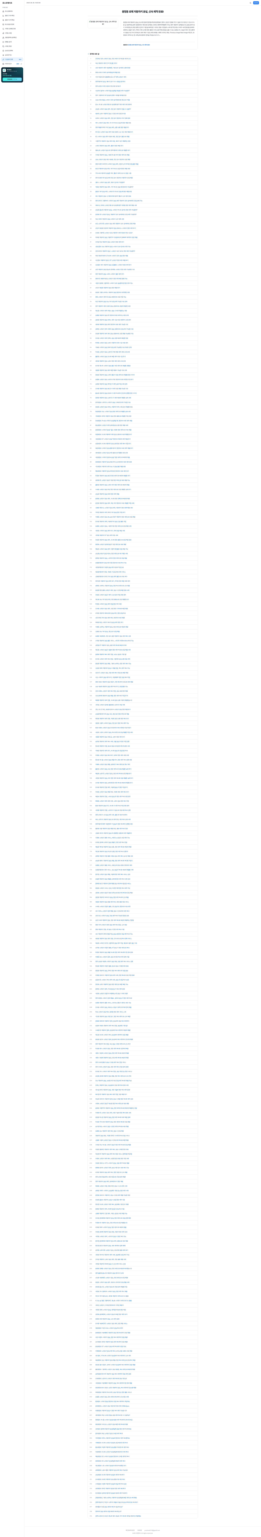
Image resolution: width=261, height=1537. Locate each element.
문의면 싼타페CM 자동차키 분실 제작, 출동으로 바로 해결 (111, 1241)
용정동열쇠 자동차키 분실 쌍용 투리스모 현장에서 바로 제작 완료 (113, 462)
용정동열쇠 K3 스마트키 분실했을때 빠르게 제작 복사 (110, 1461)
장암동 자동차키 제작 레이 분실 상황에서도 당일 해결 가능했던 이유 (114, 333)
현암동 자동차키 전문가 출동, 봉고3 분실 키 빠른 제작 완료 (111, 966)
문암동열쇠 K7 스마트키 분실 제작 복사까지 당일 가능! (110, 1346)
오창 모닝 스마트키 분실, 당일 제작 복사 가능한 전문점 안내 (112, 915)
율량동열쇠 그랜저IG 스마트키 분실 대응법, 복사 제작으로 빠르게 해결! (115, 1369)
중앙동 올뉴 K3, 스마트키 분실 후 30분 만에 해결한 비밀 (111, 1287)
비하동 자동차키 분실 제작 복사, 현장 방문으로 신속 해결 (111, 1172)
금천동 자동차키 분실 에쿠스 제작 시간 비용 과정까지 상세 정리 (113, 320)
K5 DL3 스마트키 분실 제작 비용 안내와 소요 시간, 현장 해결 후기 (114, 132)
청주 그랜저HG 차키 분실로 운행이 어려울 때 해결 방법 (110, 95)
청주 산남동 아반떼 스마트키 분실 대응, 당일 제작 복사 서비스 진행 (114, 961)
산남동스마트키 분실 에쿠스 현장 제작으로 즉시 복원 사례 (111, 553)
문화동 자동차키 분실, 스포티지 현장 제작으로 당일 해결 (111, 558)
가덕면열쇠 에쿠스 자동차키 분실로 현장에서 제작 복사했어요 (112, 1438)
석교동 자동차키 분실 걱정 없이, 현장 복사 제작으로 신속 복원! (112, 1016)
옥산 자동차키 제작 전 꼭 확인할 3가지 (106, 63)
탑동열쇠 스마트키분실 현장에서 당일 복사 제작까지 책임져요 (112, 1401)
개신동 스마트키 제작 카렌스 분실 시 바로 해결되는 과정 (111, 311)
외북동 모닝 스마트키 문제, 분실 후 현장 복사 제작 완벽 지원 (112, 957)
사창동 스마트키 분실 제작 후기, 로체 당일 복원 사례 (110, 531)
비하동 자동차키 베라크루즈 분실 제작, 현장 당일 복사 (110, 613)
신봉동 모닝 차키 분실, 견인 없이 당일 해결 (107, 631)
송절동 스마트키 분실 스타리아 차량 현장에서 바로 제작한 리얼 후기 (114, 379)
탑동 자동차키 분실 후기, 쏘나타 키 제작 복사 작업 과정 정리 (112, 805)
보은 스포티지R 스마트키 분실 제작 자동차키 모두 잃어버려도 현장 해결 (115, 223)
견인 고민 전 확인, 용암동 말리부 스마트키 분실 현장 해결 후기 (112, 709)
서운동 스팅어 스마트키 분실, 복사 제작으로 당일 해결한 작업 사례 (114, 732)
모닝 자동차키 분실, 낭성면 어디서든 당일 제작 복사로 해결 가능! (113, 1080)
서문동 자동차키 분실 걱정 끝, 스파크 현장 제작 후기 (110, 737)
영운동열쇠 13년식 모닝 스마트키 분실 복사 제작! (109, 1328)
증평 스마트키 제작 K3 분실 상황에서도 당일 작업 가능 (110, 297)
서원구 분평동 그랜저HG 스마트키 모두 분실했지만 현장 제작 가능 (114, 283)
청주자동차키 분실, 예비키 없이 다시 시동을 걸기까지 (110, 81)
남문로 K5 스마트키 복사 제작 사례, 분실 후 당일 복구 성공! (112, 980)
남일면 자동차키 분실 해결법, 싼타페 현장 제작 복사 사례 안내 (112, 879)
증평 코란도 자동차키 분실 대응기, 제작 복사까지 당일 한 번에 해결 (114, 682)
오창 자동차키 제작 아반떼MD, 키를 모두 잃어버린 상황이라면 (112, 68)
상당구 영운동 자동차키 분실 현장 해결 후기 (107, 288)
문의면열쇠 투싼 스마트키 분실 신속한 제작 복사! (109, 1433)
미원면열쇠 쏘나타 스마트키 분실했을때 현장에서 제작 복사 (111, 1452)
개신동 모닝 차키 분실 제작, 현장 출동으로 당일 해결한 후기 (112, 599)
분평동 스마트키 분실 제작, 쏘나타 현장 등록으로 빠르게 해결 (112, 498)
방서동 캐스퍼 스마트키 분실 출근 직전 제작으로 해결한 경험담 (112, 366)
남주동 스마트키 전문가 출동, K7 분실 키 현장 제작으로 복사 (112, 948)
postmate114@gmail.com (152, 1530)
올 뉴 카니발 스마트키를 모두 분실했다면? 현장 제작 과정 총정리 (113, 104)
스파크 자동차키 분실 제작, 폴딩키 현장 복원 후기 (109, 146)
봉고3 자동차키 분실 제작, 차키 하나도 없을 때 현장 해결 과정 (112, 168)
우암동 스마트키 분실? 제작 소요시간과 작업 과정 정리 (110, 595)
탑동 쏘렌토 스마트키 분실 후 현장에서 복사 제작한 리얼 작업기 (113, 728)
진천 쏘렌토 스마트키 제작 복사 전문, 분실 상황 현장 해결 (111, 691)
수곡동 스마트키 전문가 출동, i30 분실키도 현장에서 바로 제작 (112, 906)
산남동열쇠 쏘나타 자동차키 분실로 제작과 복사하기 (109, 1475)
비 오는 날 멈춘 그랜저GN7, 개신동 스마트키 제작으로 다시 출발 (113, 1300)
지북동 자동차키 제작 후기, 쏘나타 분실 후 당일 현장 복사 (111, 750)
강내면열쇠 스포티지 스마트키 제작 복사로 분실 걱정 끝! (111, 1378)
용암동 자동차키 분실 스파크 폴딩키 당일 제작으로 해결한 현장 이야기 (115, 375)
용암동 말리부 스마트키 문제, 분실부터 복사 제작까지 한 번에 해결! (114, 1039)
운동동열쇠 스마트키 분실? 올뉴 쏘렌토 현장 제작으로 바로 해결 (113, 430)
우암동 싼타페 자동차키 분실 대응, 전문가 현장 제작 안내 (111, 1232)
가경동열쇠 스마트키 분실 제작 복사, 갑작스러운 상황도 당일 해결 (113, 1351)
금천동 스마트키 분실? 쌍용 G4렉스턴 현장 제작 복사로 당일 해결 (113, 893)
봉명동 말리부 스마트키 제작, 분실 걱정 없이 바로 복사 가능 (112, 1168)
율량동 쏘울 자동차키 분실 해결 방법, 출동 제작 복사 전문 (111, 828)
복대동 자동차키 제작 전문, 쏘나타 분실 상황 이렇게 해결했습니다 (113, 700)
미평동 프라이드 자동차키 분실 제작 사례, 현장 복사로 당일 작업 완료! (114, 975)
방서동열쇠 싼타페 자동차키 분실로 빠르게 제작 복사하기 (111, 1493)
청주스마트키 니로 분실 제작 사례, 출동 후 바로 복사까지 (111, 815)
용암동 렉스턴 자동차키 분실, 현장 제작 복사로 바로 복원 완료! (112, 1117)
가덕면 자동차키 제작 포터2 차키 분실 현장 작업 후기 (110, 512)
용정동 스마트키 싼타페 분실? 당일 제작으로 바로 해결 (110, 544)
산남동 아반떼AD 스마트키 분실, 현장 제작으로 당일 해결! (111, 1278)
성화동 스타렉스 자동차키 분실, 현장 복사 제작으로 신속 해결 (112, 586)
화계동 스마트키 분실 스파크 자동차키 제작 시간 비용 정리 (111, 343)
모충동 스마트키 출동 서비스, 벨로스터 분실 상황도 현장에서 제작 (113, 865)
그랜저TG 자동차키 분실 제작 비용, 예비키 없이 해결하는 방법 (112, 141)
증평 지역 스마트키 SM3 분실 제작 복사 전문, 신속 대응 (111, 925)
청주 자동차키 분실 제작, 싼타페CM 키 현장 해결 (109, 1181)
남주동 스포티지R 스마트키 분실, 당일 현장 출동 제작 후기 (111, 1250)
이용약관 (139, 1530)
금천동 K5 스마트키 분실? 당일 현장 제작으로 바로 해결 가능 (112, 480)
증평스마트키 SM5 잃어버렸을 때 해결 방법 (107, 72)
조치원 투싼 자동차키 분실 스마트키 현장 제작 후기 (109, 242)
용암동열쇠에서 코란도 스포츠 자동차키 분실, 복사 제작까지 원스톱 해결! (115, 1388)
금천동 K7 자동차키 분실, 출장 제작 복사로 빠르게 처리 (111, 645)
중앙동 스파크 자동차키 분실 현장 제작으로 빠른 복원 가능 (111, 984)
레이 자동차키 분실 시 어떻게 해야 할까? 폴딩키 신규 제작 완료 (113, 196)
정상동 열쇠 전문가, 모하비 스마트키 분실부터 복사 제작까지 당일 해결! (115, 1365)
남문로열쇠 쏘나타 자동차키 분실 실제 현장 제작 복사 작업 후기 (113, 443)
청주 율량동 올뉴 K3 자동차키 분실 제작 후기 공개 (109, 1273)
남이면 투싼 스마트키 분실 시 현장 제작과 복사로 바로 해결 (111, 1126)
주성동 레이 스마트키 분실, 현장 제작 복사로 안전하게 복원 (111, 1048)
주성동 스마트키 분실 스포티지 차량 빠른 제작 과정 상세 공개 (112, 352)
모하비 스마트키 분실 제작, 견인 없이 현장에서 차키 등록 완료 (112, 118)
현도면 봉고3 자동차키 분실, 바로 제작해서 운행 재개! (110, 1245)
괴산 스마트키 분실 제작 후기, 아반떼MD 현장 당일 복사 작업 (112, 677)
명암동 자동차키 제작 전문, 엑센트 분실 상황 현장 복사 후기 (112, 718)
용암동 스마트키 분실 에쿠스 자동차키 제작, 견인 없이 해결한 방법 (114, 407)
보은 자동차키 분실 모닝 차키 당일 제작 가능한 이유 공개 (111, 301)
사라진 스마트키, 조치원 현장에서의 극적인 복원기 (109, 1305)
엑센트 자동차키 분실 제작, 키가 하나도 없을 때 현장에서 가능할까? (114, 187)
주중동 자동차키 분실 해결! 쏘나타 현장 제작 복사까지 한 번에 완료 (114, 952)
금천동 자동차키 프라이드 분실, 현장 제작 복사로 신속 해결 (111, 897)
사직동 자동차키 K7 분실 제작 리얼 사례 (106, 535)
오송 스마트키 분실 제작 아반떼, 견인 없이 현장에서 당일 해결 (112, 159)
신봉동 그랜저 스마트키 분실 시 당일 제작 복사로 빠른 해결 (111, 1140)
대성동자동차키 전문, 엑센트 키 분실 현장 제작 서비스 (110, 572)
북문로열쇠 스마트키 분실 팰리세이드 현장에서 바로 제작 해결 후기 (114, 448)
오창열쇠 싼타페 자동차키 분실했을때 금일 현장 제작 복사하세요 (113, 1429)
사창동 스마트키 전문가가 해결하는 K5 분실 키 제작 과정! (111, 993)
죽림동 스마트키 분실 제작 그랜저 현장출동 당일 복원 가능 (111, 549)
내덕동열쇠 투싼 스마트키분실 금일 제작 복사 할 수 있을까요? (112, 1415)
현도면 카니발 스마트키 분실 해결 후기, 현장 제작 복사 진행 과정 (113, 760)
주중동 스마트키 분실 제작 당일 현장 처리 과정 (108, 604)
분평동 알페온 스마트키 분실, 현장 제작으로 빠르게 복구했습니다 (113, 1268)
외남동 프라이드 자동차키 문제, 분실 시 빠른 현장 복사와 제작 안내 (114, 1099)
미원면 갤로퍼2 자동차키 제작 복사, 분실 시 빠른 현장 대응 (111, 1149)
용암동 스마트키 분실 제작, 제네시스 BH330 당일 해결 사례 (112, 1282)
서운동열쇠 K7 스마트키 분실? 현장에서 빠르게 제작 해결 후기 (113, 439)
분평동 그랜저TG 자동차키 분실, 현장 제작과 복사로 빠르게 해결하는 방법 (116, 1108)
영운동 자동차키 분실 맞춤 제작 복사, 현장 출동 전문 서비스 (112, 902)
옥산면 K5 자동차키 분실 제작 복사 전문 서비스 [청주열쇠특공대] (113, 1154)
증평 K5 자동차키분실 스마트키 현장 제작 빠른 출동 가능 (111, 278)
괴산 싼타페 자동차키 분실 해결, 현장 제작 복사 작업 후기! (111, 695)
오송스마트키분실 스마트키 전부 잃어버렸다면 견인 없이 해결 (112, 100)
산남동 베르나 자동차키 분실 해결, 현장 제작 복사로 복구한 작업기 (114, 860)
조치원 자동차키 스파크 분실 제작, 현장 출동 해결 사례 (110, 1259)
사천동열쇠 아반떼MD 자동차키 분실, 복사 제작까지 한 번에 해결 (113, 1383)
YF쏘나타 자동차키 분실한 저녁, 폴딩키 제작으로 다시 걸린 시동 (113, 173)
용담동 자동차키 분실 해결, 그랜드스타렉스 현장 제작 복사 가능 (113, 663)
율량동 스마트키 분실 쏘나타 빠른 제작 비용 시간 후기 (110, 356)
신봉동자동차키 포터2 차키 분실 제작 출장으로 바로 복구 (111, 576)
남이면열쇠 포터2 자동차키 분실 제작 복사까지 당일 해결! (111, 1342)
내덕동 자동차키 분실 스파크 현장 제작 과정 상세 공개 (110, 361)
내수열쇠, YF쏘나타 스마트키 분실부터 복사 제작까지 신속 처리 (113, 1355)
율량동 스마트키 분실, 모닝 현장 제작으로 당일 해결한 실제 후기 (113, 769)
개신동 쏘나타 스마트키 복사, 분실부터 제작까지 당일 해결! (111, 1035)
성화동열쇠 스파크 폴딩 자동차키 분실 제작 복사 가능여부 (111, 1470)
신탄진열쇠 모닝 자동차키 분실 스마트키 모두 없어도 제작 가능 (112, 246)
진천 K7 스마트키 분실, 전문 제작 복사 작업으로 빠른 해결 (111, 673)
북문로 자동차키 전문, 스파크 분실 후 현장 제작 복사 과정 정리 (112, 796)
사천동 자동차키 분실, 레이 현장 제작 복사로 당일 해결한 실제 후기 (114, 778)
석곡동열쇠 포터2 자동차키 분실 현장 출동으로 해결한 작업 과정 (113, 416)
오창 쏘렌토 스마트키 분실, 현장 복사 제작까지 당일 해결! (111, 1337)
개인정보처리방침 (130, 1530)
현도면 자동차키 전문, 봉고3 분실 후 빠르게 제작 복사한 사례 (112, 746)
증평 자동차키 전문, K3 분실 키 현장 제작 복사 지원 (109, 929)
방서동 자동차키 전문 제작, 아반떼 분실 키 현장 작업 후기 (111, 787)
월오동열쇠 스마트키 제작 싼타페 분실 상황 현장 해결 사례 (111, 425)
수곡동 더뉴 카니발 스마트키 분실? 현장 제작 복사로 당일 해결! (113, 1145)
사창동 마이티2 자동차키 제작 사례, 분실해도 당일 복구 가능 (112, 1255)
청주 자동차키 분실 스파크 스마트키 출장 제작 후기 (109, 274)
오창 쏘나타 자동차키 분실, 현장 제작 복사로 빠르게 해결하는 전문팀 (114, 920)
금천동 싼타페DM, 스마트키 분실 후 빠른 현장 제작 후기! (111, 1314)
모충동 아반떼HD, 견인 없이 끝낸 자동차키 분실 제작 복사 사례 (113, 636)
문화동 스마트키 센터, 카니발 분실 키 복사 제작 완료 (110, 989)
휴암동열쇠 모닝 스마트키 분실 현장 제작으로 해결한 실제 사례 (112, 411)
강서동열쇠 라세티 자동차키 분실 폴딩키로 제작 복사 (110, 1479)
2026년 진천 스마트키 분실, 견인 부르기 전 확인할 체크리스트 (113, 58)
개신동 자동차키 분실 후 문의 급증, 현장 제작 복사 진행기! (111, 851)
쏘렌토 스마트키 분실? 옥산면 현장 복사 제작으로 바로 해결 (112, 1103)
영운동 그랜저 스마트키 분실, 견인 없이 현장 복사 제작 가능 (112, 723)
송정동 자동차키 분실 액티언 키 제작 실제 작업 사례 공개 (111, 384)
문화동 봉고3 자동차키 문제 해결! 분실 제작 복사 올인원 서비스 (113, 883)
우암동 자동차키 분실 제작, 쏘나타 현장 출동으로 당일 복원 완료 (113, 540)
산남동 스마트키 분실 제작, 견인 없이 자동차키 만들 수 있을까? (113, 109)
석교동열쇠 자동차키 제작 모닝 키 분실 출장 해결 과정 (110, 466)
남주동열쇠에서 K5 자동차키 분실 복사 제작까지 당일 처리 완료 (113, 1374)
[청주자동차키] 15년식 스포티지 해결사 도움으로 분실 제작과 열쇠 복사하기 (116, 1502)
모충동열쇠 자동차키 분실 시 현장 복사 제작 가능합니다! (111, 1410)
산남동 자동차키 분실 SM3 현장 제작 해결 (107, 494)
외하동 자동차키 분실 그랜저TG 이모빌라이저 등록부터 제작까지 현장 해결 (116, 237)
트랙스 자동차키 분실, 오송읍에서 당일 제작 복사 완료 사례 (111, 1085)
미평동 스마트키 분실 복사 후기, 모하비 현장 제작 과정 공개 (112, 755)
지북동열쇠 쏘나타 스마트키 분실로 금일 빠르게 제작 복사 (111, 1443)
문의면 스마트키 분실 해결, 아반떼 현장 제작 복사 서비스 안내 (112, 874)
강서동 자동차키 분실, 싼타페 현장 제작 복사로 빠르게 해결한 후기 (114, 783)
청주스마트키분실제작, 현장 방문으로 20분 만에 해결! (110, 1177)
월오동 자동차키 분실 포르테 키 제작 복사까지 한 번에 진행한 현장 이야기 (116, 393)
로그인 (256, 3)
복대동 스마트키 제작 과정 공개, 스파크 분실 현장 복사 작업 (112, 801)
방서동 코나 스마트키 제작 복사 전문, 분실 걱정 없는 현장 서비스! (113, 1071)
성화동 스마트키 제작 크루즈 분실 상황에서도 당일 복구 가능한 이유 (114, 329)
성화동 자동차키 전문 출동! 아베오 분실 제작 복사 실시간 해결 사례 (114, 856)
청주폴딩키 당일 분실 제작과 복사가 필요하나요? (109, 1507)
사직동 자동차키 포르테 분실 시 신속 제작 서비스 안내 (110, 1264)
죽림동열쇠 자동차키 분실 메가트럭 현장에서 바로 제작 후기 (112, 471)
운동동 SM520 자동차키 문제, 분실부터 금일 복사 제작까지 (112, 1021)
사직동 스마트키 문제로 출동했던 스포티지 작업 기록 (110, 705)
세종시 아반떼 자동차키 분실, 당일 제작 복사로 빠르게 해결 (111, 1058)
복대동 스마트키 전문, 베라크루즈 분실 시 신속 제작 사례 (111, 1186)
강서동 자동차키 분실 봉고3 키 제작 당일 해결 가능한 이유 (111, 388)
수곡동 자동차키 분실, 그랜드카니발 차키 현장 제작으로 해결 (112, 155)
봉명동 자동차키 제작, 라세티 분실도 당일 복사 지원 (109, 1209)
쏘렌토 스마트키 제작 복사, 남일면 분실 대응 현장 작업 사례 (112, 1158)
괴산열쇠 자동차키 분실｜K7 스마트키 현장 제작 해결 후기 (111, 260)
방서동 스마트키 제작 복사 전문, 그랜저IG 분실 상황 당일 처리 (112, 659)
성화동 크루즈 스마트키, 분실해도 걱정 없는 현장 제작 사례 (111, 1190)
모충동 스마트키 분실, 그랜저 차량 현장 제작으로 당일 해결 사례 (113, 526)
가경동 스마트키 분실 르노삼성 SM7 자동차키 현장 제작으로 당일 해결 (115, 517)
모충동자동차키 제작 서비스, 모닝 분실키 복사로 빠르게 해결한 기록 (114, 870)
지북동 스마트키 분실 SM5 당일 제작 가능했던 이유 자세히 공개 (113, 347)
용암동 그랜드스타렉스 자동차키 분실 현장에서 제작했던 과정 (112, 292)
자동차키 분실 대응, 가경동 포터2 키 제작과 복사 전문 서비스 (112, 1135)
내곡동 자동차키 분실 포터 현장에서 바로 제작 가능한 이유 (111, 324)
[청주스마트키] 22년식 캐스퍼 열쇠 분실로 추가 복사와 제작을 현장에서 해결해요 (118, 1516)
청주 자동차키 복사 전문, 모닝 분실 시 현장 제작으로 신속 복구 (112, 1044)
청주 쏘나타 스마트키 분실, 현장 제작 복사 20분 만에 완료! (111, 1067)
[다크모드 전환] (250, 3)
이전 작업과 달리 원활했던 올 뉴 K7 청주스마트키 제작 (110, 77)
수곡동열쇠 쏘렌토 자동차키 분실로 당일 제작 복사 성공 (110, 1484)
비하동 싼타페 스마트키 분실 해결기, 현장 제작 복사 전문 (111, 842)
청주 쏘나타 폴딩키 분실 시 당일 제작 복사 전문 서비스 (110, 1062)
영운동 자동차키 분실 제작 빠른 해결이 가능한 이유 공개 (111, 370)
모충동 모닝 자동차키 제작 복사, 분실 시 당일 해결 (109, 1131)
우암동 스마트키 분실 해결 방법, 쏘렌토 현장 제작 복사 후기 (112, 792)
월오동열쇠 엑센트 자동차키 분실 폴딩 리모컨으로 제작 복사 (112, 1447)
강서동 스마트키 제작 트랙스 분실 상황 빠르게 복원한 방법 (111, 338)
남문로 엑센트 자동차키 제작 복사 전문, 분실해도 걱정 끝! (111, 1025)
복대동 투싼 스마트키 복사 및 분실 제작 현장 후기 (109, 622)
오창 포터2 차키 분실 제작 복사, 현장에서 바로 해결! (110, 618)
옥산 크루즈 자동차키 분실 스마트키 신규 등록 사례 (109, 219)
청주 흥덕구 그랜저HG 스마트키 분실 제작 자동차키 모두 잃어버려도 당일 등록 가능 (118, 201)
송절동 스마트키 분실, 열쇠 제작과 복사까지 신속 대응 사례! (112, 1397)
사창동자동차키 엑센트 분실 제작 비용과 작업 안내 (109, 567)
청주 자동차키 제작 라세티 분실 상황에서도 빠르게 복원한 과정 (112, 306)
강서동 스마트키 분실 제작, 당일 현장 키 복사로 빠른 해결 (111, 608)
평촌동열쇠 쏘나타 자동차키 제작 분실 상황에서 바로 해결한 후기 (113, 434)
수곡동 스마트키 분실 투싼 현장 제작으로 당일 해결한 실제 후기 (113, 489)
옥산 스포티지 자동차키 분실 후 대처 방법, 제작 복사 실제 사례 (112, 819)
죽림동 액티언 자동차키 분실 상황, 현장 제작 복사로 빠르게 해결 (113, 847)
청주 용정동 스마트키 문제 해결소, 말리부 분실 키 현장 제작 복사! (113, 998)
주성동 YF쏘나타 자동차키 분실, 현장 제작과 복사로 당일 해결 (112, 1122)
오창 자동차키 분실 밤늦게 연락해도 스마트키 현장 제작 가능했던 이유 (115, 269)
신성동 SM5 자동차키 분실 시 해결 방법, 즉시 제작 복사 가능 (112, 668)
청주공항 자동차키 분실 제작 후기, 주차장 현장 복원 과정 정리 (112, 581)
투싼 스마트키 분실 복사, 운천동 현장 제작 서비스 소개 (110, 1012)
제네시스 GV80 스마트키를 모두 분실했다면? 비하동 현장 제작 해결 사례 (116, 205)
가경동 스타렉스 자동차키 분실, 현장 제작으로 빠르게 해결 (111, 627)
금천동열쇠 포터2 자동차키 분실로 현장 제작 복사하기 (110, 1488)
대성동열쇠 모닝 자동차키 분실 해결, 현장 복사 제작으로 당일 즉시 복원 (115, 1360)
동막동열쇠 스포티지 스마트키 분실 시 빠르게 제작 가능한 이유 (112, 402)
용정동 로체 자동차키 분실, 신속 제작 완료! (139, 45)
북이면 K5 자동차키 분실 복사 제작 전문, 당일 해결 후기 (111, 1094)
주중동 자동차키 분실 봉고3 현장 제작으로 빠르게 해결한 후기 (112, 476)
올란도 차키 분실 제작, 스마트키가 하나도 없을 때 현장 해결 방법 (113, 191)
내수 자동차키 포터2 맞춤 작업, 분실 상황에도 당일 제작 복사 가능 (114, 934)
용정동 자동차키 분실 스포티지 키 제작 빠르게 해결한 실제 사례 (113, 398)
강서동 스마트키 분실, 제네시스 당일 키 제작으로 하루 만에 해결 (113, 1007)
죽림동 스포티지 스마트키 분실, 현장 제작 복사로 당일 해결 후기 (113, 773)
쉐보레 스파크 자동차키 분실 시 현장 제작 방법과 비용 (110, 113)
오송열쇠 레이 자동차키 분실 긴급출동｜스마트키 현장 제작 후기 (113, 265)
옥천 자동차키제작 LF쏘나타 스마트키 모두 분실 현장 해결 (111, 256)
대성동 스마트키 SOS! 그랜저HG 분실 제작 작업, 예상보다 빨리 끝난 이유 (116, 943)
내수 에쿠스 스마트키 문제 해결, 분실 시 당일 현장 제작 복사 (112, 911)
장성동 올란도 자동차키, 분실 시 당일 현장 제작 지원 (110, 1200)
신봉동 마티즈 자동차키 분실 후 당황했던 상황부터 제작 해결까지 (113, 833)
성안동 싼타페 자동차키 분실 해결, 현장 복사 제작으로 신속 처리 (113, 1076)
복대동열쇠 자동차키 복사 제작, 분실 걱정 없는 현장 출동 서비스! (113, 1392)
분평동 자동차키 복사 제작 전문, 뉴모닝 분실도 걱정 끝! (110, 654)
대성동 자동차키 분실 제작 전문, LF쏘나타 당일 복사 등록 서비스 (113, 938)
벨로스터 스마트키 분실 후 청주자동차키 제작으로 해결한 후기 (112, 150)
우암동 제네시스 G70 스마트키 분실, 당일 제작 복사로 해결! (112, 1163)
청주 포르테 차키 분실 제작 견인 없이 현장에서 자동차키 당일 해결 (114, 178)
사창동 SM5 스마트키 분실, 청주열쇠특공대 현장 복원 (110, 1310)
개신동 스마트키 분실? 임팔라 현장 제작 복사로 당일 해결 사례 (112, 650)
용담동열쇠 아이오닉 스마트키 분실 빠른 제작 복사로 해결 (111, 1424)
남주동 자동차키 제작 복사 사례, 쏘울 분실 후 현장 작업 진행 (112, 741)
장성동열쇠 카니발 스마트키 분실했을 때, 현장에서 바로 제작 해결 (113, 421)
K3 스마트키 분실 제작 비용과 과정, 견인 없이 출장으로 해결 (112, 136)
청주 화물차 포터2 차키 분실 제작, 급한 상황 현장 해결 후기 (112, 127)
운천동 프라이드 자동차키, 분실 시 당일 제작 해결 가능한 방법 (112, 1195)
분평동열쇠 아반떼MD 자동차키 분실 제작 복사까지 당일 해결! (112, 1333)
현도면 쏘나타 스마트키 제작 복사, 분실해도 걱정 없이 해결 (111, 1204)
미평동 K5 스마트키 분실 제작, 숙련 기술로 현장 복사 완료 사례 (113, 1113)
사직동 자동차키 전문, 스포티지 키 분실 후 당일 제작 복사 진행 (112, 810)
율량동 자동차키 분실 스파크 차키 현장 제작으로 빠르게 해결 (112, 485)
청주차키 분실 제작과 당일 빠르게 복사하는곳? (108, 1511)
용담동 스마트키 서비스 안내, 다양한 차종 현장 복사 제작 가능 (112, 888)
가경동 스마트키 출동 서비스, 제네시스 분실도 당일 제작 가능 (112, 838)
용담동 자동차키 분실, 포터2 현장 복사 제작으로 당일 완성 (111, 970)
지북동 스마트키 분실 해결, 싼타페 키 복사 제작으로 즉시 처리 (112, 764)
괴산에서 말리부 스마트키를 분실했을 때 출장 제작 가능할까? (112, 91)
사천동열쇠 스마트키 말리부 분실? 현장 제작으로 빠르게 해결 (112, 457)
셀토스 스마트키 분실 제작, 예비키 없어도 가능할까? (110, 182)
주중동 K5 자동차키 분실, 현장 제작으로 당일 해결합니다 (111, 1223)
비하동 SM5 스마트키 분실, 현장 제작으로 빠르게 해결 (110, 1227)
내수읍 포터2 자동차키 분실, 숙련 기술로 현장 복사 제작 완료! (112, 1090)
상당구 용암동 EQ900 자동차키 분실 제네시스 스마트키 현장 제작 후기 (115, 228)
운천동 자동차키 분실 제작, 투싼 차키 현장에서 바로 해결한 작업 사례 (114, 503)
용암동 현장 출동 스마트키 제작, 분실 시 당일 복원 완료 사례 (112, 590)
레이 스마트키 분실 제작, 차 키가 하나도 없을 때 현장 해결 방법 (113, 123)
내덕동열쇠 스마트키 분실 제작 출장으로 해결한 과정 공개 (111, 453)
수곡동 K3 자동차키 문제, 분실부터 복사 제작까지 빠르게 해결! (112, 1030)
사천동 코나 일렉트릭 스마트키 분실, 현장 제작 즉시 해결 (111, 1291)
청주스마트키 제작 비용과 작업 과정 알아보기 (108, 86)
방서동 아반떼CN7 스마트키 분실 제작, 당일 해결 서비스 (111, 1323)
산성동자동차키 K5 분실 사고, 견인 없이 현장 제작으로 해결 (112, 714)
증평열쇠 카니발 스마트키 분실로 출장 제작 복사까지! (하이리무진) (113, 1420)
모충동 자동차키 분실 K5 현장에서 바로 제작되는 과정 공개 (112, 315)
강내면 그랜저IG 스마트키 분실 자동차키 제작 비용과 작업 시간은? (114, 233)
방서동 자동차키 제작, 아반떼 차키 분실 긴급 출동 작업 (110, 521)
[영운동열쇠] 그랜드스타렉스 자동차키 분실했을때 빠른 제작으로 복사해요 (116, 1498)
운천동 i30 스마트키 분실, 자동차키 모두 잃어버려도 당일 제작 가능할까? (116, 214)
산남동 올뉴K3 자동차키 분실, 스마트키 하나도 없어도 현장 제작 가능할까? (116, 210)
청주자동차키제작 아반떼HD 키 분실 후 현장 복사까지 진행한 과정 (114, 824)
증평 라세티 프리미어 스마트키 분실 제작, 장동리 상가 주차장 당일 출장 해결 (116, 164)
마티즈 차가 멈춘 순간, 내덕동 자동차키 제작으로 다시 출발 (111, 1296)
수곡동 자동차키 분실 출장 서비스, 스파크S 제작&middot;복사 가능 (114, 641)
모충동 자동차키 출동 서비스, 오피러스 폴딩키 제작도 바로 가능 (113, 1003)
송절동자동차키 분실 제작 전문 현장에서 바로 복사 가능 (110, 563)
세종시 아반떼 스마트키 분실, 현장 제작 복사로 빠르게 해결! (112, 1053)
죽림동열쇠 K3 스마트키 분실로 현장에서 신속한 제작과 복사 (112, 1456)
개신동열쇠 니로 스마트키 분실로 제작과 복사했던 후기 (110, 1465)
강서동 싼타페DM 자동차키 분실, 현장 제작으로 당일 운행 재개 (113, 1218)
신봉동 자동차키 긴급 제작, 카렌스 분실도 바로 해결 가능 (111, 1213)
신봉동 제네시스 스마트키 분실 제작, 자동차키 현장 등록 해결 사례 (114, 508)
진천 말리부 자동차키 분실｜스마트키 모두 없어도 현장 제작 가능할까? (115, 251)
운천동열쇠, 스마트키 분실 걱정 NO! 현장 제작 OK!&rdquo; (112, 1406)
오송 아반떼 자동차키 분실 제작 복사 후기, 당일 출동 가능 (111, 686)
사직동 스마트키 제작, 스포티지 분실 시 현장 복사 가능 (110, 1236)
